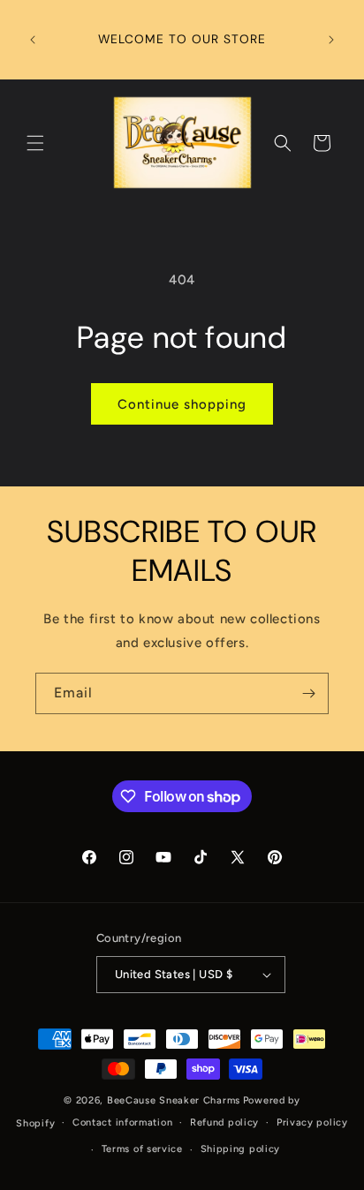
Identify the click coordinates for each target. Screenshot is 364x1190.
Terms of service (142, 1149)
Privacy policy (312, 1122)
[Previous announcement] (32, 39)
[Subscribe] (308, 693)
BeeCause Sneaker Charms (173, 1100)
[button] (35, 143)
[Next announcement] (331, 39)
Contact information (122, 1122)
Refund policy (224, 1122)
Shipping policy (241, 1149)
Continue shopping (182, 404)
